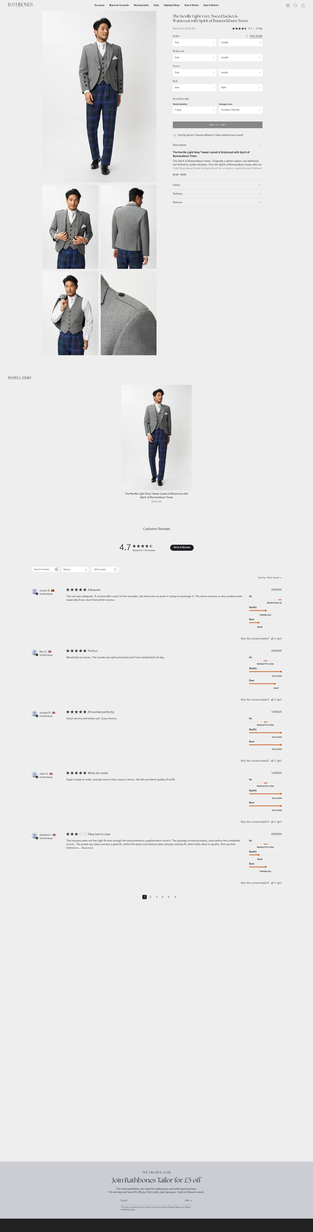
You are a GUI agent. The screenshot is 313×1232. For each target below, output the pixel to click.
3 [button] (156, 897)
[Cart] (303, 5)
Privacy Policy (174, 1207)
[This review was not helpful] (278, 638)
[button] (99, 5)
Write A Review (182, 547)
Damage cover (225, 104)
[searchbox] (42, 569)
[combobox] (75, 569)
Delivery (177, 193)
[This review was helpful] (272, 638)
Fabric (176, 185)
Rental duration (180, 104)
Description (179, 145)
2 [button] (150, 897)
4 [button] (162, 897)
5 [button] (168, 897)
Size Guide (256, 36)
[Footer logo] (20, 1224)
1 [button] (144, 897)
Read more (87, 848)
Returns (177, 202)
